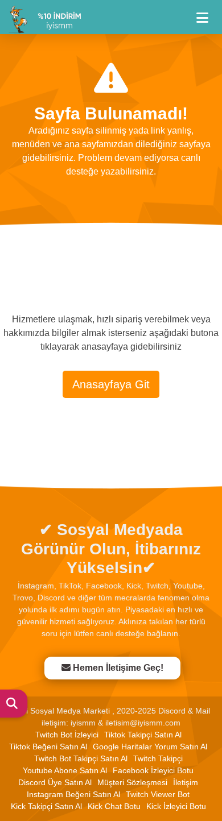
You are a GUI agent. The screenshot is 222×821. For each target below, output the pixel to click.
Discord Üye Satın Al (55, 782)
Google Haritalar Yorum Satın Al (150, 746)
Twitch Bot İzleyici (66, 734)
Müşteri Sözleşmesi (132, 782)
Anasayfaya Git (111, 384)
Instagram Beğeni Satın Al (73, 794)
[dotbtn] (207, 13)
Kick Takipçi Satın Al (46, 806)
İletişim (185, 782)
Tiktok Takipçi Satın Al (143, 734)
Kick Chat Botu (114, 806)
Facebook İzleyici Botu (153, 770)
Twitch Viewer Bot (158, 794)
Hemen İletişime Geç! (117, 668)
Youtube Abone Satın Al (65, 770)
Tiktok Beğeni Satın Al (48, 746)
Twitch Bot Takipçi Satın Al (81, 758)
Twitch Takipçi (158, 758)
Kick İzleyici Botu (176, 806)
